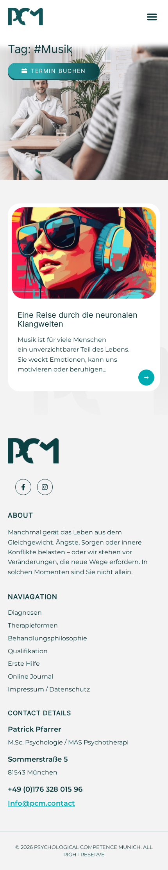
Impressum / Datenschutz (49, 689)
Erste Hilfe (24, 663)
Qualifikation (28, 651)
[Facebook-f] (23, 487)
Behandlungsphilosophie (47, 638)
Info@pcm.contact (41, 803)
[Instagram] (45, 487)
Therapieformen (33, 625)
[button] (152, 17)
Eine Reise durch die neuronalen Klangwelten (78, 319)
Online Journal (30, 676)
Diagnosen (25, 612)
